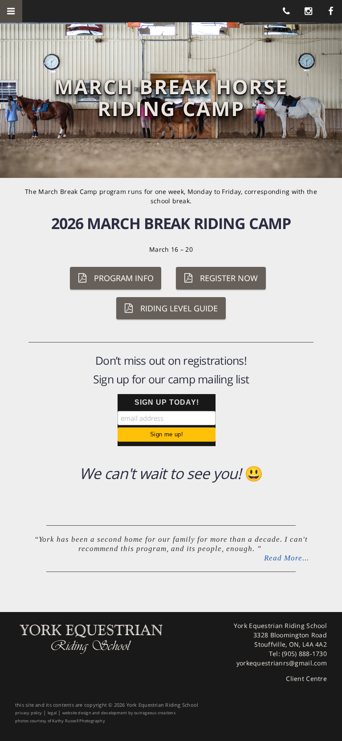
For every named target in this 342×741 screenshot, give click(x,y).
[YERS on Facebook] (330, 11)
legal (52, 713)
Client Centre (306, 678)
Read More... (286, 558)
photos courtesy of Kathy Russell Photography (60, 721)
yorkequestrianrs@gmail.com (281, 663)
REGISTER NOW (229, 278)
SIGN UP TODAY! (166, 402)
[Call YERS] (286, 11)
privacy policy (28, 713)
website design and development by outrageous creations (118, 713)
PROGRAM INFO (124, 278)
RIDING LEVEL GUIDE (179, 308)
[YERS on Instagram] (308, 11)
